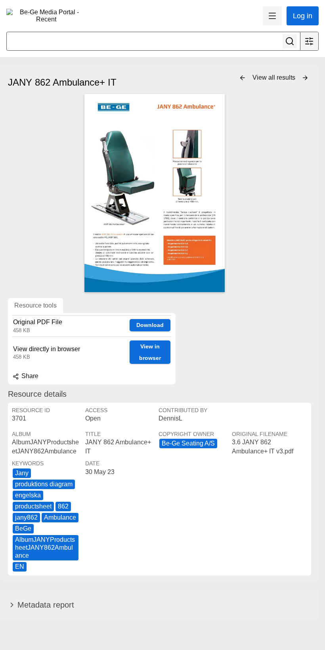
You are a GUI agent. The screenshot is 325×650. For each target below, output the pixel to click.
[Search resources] (290, 41)
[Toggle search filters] (309, 41)
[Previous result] (243, 78)
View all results (274, 77)
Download (150, 325)
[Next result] (305, 78)
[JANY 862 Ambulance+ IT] (154, 193)
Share (29, 376)
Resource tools (35, 305)
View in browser (150, 352)
